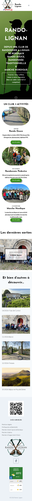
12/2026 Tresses (18, 255)
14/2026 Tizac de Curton (11, 310)
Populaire (13, 251)
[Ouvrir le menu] (28, 5)
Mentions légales (7, 424)
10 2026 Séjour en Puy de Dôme (14, 389)
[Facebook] (16, 461)
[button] (13, 268)
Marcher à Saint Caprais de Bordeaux (12, 430)
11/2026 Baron (7, 337)
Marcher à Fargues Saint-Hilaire (11, 435)
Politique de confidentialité (9, 427)
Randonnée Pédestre (20, 251)
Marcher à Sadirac (7, 432)
